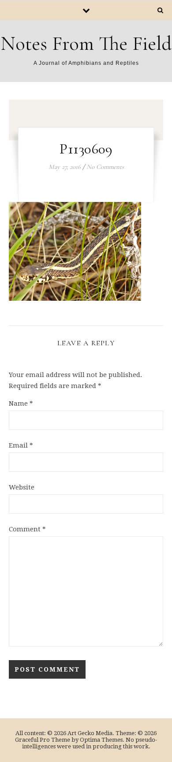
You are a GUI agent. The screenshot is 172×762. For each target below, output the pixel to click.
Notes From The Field (86, 43)
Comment (27, 529)
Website (21, 487)
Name (21, 403)
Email (21, 445)
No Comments (105, 167)
